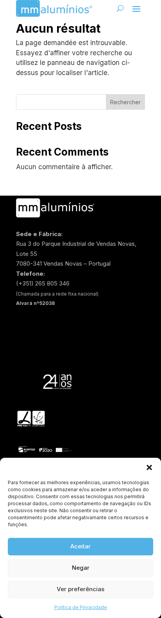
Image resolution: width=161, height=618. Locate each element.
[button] (149, 467)
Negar (80, 567)
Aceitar (80, 546)
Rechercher (125, 102)
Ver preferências (80, 589)
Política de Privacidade (80, 607)
